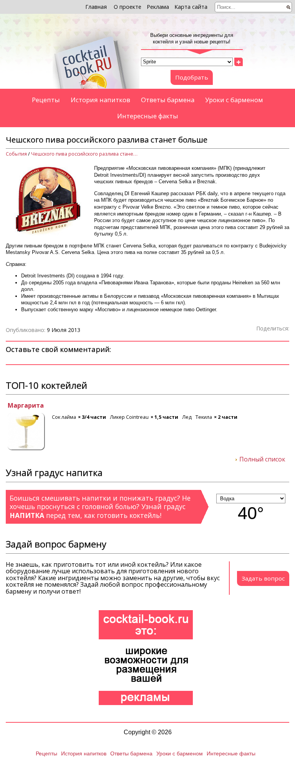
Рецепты (46, 99)
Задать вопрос (263, 578)
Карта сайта (190, 6)
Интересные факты (147, 115)
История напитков (100, 99)
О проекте (127, 6)
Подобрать (191, 77)
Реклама (158, 6)
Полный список (262, 459)
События (16, 154)
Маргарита (24, 405)
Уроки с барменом (234, 99)
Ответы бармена (167, 99)
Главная (96, 6)
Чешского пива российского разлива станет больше (85, 154)
